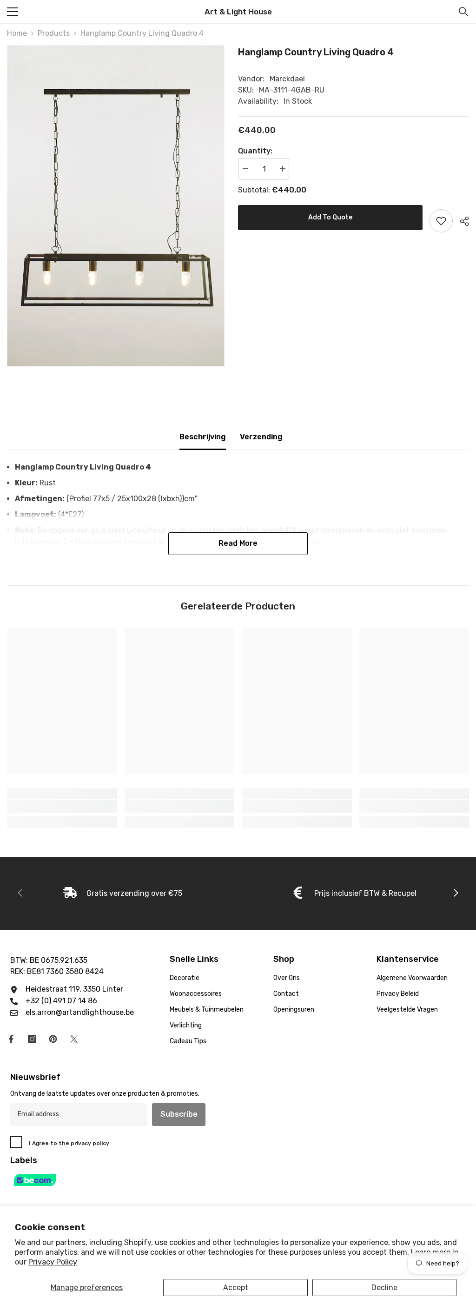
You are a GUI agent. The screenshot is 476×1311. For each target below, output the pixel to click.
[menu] (12, 11)
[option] (115, 205)
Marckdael (287, 78)
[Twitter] (74, 1039)
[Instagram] (32, 1039)
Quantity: (255, 150)
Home (17, 33)
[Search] (463, 11)
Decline (384, 1287)
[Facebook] (11, 1039)
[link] (62, 806)
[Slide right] (455, 893)
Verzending (261, 436)
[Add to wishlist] (441, 220)
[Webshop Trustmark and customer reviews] (238, 1180)
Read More (238, 543)
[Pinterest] (53, 1039)
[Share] (461, 221)
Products (54, 33)
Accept (235, 1287)
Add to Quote (330, 217)
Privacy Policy (52, 1262)
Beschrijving (202, 436)
